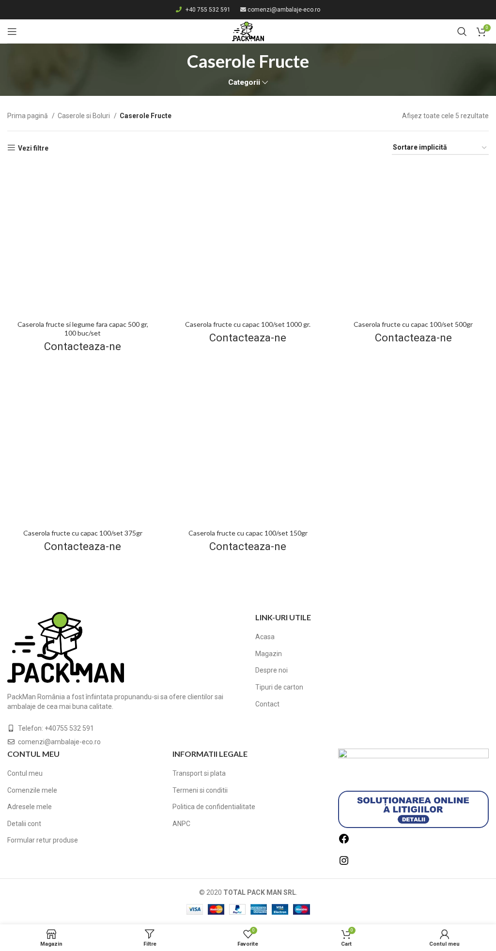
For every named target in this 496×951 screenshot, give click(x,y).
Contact (267, 704)
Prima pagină (28, 116)
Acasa (265, 637)
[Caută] (462, 31)
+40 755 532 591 (208, 9)
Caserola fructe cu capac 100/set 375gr (82, 533)
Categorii (244, 82)
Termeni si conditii (200, 790)
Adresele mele (29, 807)
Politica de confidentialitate (213, 807)
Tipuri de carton (279, 687)
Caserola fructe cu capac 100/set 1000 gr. (247, 324)
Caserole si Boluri (84, 116)
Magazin (268, 654)
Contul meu (25, 773)
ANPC (181, 824)
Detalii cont (24, 824)
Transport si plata (199, 773)
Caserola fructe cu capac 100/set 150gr (248, 533)
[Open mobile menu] (12, 31)
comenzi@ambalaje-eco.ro (284, 9)
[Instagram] (344, 864)
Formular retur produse (42, 840)
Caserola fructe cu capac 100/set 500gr (413, 324)
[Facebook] (344, 842)
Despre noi (271, 670)
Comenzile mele (32, 790)
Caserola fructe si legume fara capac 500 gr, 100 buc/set (82, 328)
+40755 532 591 (69, 728)
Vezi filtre (33, 148)
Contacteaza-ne (82, 346)
